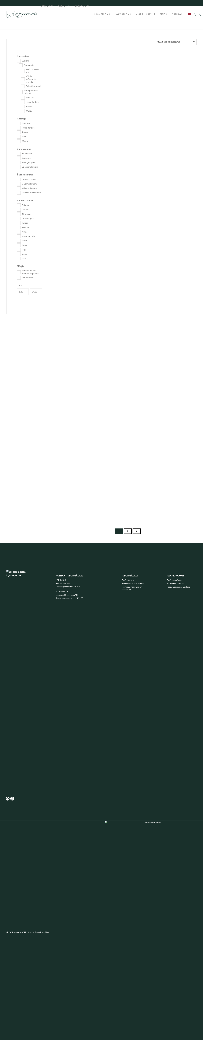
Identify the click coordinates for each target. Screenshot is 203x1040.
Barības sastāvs (25, 200)
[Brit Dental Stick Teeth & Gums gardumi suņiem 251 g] (128, 438)
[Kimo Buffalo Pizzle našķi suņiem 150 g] (81, 269)
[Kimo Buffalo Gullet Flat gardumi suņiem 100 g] (174, 380)
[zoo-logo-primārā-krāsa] (22, 14)
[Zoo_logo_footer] (19, 681)
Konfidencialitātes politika (133, 583)
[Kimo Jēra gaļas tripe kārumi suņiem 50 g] (128, 380)
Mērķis (20, 266)
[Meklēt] (196, 14)
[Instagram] (12, 798)
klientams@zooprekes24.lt (67, 595)
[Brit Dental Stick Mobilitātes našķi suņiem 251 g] (81, 438)
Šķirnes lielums (25, 174)
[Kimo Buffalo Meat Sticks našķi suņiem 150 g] (174, 213)
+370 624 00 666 (63, 583)
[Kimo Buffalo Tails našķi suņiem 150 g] (128, 324)
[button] (97, 69)
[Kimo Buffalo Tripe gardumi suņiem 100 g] (174, 324)
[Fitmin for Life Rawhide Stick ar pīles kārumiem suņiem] (128, 94)
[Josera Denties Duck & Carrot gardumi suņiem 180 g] (128, 213)
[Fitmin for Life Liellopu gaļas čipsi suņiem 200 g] (128, 496)
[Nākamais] (136, 531)
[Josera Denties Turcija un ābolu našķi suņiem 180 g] (81, 213)
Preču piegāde (128, 580)
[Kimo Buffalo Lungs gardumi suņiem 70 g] (128, 269)
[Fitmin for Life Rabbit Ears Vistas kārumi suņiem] (81, 94)
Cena (19, 285)
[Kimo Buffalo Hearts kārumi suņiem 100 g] (174, 269)
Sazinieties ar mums (176, 583)
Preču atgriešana (174, 580)
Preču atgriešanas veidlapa (178, 587)
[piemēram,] (200, 14)
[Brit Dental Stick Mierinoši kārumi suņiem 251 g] (174, 438)
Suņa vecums (24, 149)
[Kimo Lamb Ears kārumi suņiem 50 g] (81, 380)
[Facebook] (7, 798)
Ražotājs (21, 118)
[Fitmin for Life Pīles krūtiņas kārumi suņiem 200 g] (81, 153)
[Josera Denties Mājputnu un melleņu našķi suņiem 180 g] (174, 153)
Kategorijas (23, 56)
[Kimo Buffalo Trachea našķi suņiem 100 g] (81, 324)
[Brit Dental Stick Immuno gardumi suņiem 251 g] (81, 496)
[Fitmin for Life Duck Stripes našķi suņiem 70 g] (174, 94)
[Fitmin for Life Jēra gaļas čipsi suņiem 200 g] (174, 496)
